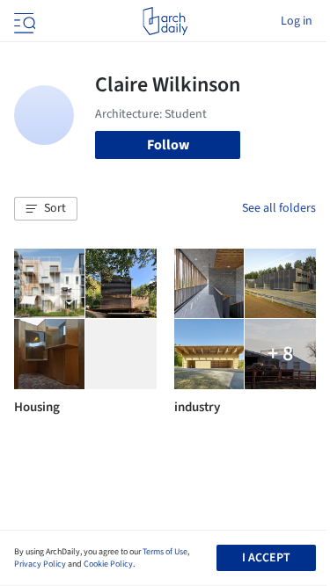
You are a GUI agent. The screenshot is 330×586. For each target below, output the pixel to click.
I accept (266, 558)
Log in (296, 21)
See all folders (279, 208)
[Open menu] (23, 21)
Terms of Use (165, 552)
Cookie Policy (108, 564)
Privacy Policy (40, 564)
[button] (45, 209)
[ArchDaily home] (165, 21)
